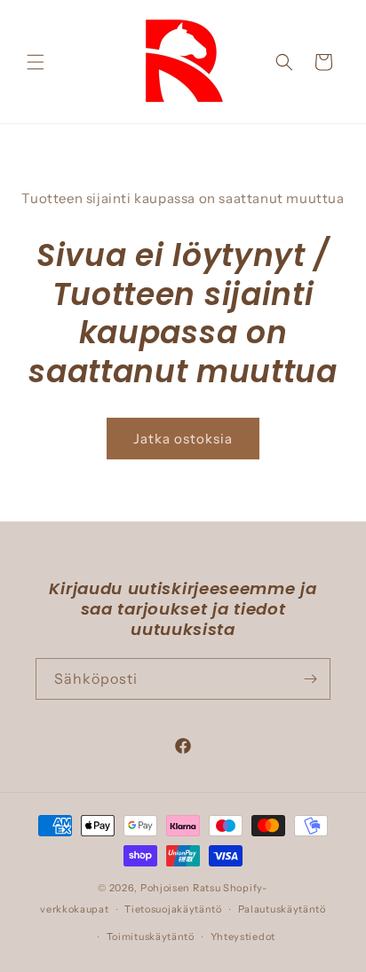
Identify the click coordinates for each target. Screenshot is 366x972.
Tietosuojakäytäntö (173, 909)
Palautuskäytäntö (282, 909)
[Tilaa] (310, 679)
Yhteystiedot (243, 936)
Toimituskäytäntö (151, 936)
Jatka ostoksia (183, 438)
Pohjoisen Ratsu (180, 888)
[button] (35, 62)
